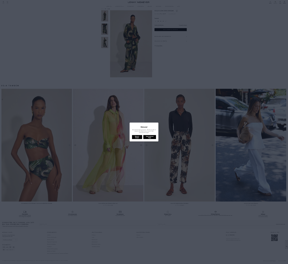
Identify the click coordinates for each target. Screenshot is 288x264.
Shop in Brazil (137, 137)
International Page (149, 137)
